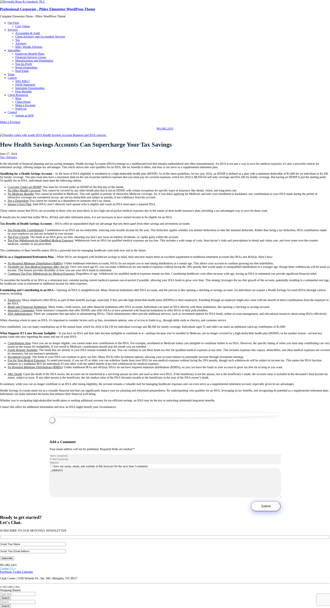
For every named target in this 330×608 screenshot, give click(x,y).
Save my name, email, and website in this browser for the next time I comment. (100, 466)
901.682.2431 (165, 128)
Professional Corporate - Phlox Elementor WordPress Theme (47, 9)
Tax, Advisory (8, 157)
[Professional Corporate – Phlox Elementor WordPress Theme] (22, 1)
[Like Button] (52, 420)
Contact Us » (8, 568)
